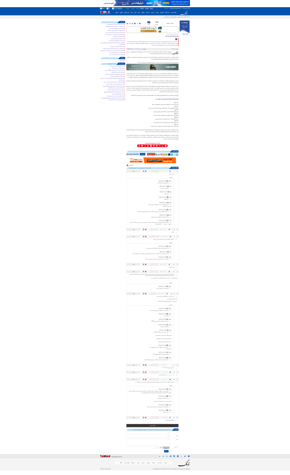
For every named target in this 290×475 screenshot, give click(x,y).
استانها (116, 12)
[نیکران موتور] (152, 67)
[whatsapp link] (163, 146)
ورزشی (157, 12)
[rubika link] (166, 146)
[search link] (113, 8)
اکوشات (146, 8)
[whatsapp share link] (166, 155)
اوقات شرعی (126, 463)
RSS (121, 463)
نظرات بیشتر (152, 425)
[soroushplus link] (154, 146)
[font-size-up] (140, 23)
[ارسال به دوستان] (174, 155)
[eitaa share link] (164, 155)
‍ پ (137, 23)
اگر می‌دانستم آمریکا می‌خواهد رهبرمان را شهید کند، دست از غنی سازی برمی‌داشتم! (113, 79)
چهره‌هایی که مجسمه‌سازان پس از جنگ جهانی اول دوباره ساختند (112, 50)
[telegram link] (160, 146)
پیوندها (127, 8)
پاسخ (134, 171)
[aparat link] (139, 146)
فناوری (121, 12)
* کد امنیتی (176, 447)
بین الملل (167, 12)
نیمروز (151, 8)
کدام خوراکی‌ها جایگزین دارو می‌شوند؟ (117, 76)
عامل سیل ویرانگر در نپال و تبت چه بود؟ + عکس (115, 84)
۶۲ (149, 25)
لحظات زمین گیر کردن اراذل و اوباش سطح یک (115, 90)
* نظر (177, 439)
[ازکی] (167, 3)
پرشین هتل (122, 60)
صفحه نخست (173, 12)
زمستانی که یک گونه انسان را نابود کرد (117, 46)
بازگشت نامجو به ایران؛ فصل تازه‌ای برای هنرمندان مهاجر (114, 92)
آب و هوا (133, 463)
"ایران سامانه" (102, 469)
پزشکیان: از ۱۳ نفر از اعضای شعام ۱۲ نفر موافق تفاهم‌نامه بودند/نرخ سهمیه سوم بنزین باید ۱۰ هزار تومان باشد (113, 99)
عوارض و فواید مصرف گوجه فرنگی (117, 72)
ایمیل (177, 435)
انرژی (139, 12)
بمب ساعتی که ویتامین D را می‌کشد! (117, 38)
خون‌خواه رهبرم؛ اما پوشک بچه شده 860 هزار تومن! (115, 70)
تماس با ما (159, 463)
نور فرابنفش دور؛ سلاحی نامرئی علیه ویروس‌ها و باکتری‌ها (113, 48)
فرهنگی (142, 12)
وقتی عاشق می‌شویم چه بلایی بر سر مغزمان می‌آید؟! (114, 34)
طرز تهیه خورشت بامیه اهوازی (118, 36)
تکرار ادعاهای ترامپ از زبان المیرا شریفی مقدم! (115, 96)
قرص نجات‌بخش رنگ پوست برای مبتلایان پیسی (115, 24)
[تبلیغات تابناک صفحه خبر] (185, 28)
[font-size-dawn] (135, 23)
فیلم (135, 12)
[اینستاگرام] (161, 154)
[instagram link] (151, 146)
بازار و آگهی (126, 12)
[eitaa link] (148, 146)
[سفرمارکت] (152, 160)
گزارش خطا (131, 165)
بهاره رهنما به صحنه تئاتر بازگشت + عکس (116, 54)
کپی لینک (142, 154)
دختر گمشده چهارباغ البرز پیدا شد (118, 94)
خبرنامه (153, 463)
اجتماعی (147, 12)
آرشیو (137, 8)
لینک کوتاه (151, 154)
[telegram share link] (172, 155)
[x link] (145, 146)
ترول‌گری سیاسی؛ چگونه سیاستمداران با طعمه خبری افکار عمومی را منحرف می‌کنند (113, 43)
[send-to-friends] (130, 23)
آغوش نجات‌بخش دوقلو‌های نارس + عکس (116, 28)
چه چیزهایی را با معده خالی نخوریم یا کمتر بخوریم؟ (115, 26)
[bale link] (157, 146)
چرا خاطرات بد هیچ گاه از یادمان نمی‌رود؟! (116, 40)
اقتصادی (162, 12)
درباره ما (165, 463)
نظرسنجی (133, 8)
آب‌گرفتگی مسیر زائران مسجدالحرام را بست (116, 52)
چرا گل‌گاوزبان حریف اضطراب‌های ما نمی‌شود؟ (116, 30)
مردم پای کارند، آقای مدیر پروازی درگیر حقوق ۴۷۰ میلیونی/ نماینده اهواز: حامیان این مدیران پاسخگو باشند (114, 87)
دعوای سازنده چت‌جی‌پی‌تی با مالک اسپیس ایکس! (115, 32)
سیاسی (152, 12)
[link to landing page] (184, 12)
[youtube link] (142, 146)
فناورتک (141, 8)
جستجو (143, 463)
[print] (127, 23)
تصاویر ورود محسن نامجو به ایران (118, 68)
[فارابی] (152, 29)
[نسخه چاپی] (177, 155)
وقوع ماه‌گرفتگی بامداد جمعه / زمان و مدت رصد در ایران (114, 82)
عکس (132, 12)
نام (177, 432)
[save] (132, 23)
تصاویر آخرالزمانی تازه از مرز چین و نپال (117, 66)
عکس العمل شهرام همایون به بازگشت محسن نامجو (114, 74)
